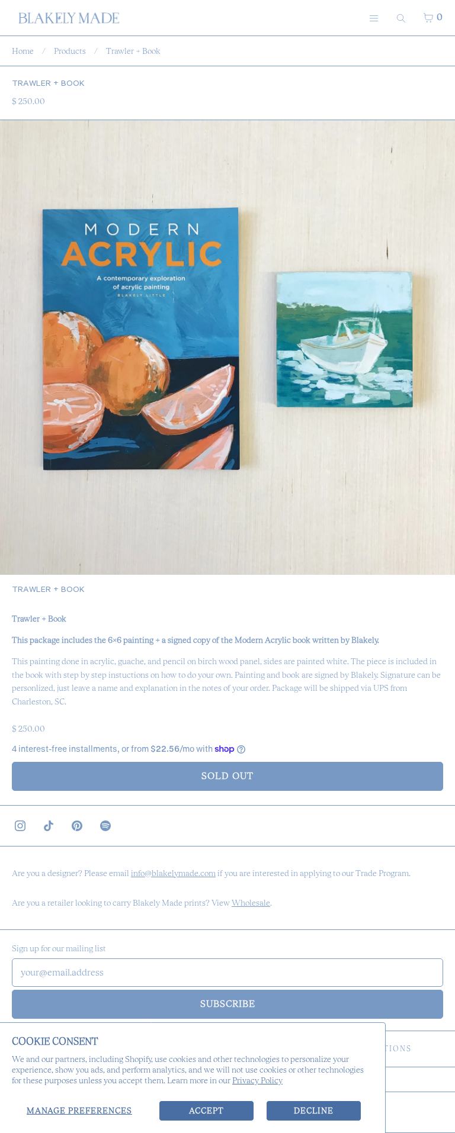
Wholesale (251, 902)
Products (70, 51)
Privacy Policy (257, 1080)
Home (23, 51)
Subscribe (227, 1003)
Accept (206, 1110)
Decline (314, 1110)
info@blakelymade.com (173, 873)
